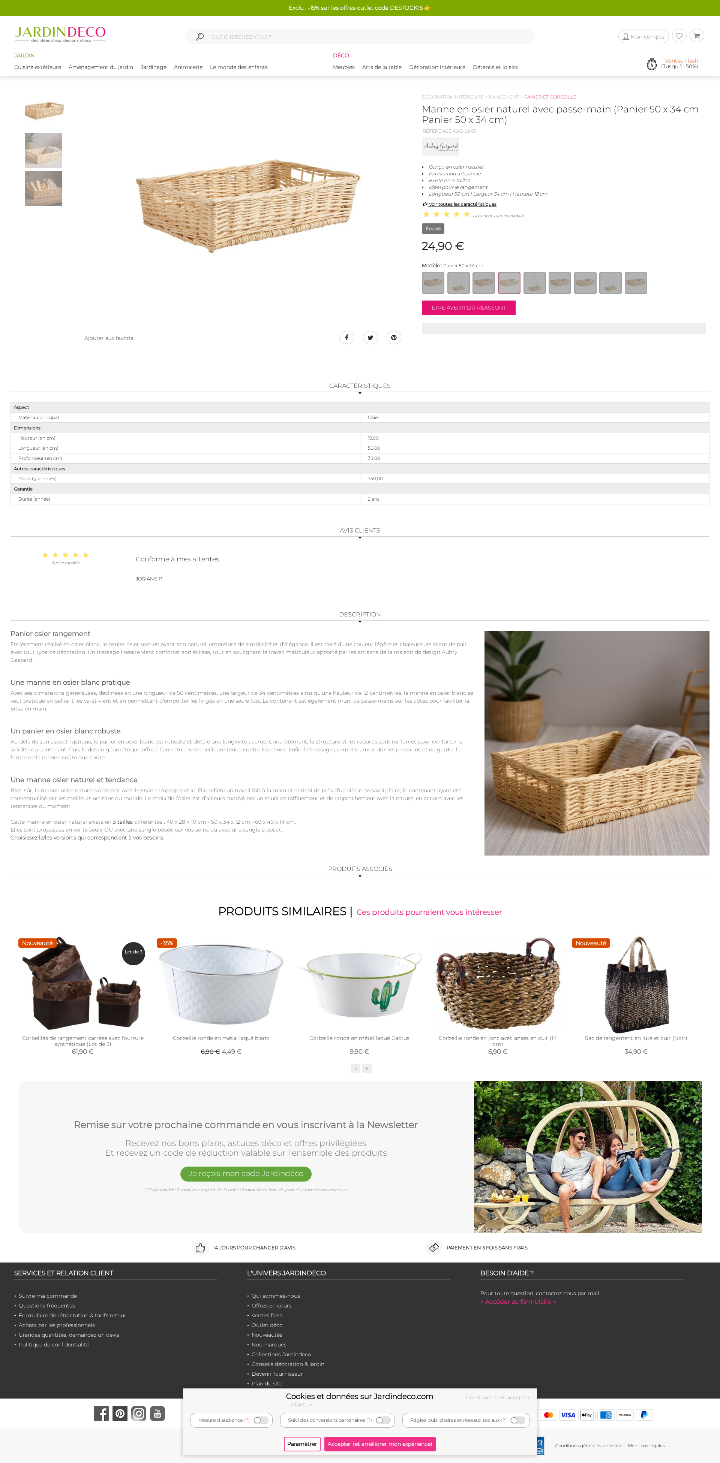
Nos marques (269, 1344)
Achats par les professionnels (57, 1325)
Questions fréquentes (47, 1305)
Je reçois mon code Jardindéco (246, 1173)
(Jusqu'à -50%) (679, 64)
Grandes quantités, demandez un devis (69, 1334)
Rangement (504, 97)
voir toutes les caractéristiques (462, 204)
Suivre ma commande (48, 1295)
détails (297, 1404)
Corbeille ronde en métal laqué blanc (221, 1038)
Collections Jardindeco (281, 1354)
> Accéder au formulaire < (518, 1301)
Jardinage (153, 67)
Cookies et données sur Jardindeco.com (360, 1396)
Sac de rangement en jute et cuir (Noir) (636, 1038)
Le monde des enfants (239, 67)
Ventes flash (267, 1315)
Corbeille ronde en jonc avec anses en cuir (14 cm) (498, 1041)
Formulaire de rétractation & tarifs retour (72, 1315)
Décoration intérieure (437, 67)
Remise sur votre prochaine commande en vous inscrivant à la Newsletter (246, 1125)
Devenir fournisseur (277, 1373)
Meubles (344, 67)
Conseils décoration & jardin (288, 1364)
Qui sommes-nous (276, 1295)
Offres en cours (272, 1305)
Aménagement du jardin (101, 67)
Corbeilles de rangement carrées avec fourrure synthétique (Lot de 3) (83, 1041)
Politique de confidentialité (54, 1344)
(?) (247, 1420)
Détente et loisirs (495, 67)
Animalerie (188, 67)
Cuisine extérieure (37, 67)
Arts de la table (382, 67)
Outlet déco (267, 1325)
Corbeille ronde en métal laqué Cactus (359, 1038)
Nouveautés (267, 1334)
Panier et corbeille (550, 97)
